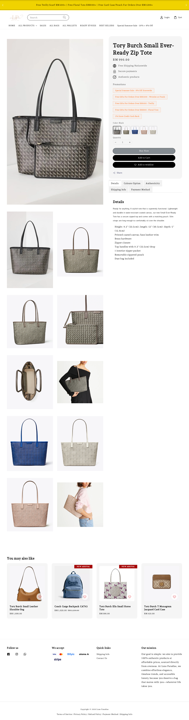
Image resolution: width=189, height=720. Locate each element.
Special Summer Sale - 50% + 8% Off (135, 25)
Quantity (117, 138)
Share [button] (119, 173)
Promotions (119, 84)
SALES (43, 25)
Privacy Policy (80, 714)
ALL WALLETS (70, 25)
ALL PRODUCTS (26, 25)
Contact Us (102, 658)
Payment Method (110, 714)
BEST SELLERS (106, 25)
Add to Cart (144, 158)
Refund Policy (94, 714)
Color (118, 123)
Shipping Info (103, 654)
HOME (12, 25)
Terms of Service (64, 714)
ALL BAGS (54, 25)
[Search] (64, 17)
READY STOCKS (88, 25)
